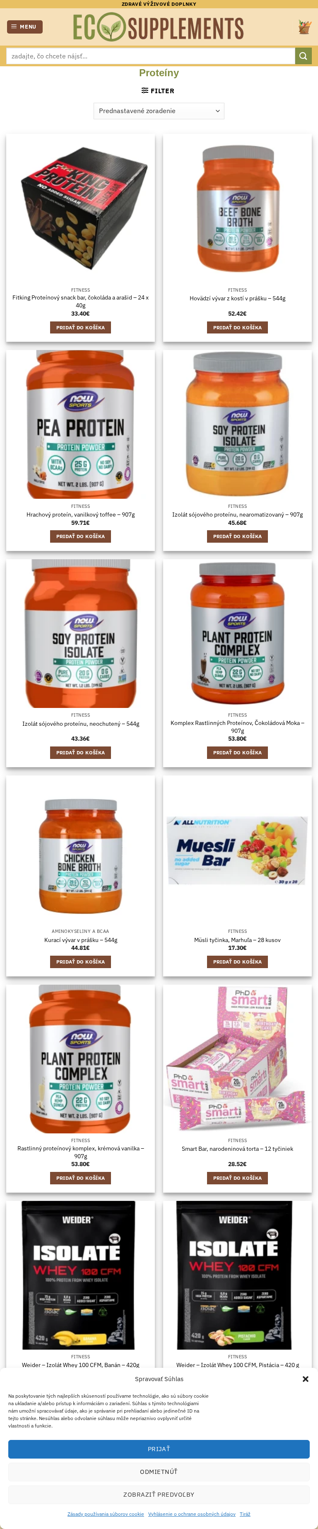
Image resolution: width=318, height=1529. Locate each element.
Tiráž (245, 1514)
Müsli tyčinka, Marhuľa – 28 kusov (237, 940)
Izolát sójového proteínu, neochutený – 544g (80, 723)
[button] (305, 1379)
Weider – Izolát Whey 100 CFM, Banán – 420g (80, 1365)
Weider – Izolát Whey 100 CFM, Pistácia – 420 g (237, 1365)
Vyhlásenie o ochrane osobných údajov (192, 1514)
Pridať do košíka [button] (80, 327)
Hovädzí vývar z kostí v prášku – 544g (237, 298)
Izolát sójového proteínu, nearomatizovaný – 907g (237, 514)
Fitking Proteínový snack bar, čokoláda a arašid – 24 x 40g (80, 301)
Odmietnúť (159, 1472)
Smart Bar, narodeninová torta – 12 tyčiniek (237, 1148)
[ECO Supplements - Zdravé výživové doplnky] (159, 27)
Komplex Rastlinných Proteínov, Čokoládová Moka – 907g (237, 726)
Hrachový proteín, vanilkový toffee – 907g (80, 514)
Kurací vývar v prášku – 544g (80, 940)
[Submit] (303, 56)
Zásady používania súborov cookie (105, 1514)
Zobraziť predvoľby (158, 1494)
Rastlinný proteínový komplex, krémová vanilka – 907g (80, 1152)
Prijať (159, 1449)
